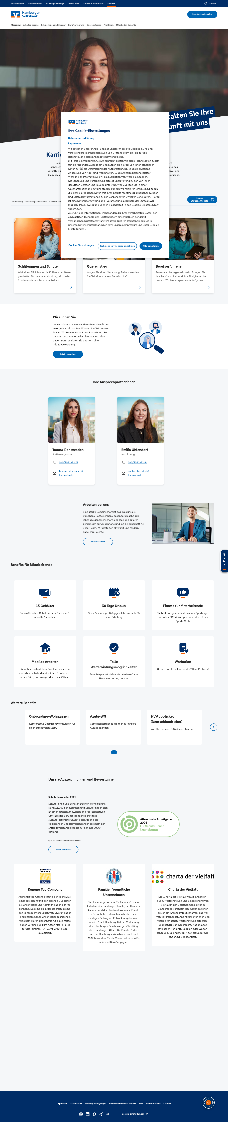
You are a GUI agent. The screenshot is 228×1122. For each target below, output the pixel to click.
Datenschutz (76, 1103)
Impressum (62, 1103)
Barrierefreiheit (153, 1103)
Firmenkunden (35, 3)
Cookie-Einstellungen (81, 245)
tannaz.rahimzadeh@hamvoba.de (71, 473)
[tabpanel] (52, 727)
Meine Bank (73, 3)
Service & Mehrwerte (93, 3)
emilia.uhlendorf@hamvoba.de (138, 473)
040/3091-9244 (137, 462)
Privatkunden (17, 3)
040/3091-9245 (68, 462)
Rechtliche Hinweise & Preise (122, 1103)
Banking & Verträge (55, 3)
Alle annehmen (151, 246)
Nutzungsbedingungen (95, 1103)
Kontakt (167, 1103)
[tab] (16, 25)
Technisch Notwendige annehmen (117, 246)
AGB (141, 1103)
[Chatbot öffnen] (209, 1103)
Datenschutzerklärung (81, 137)
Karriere (111, 3)
